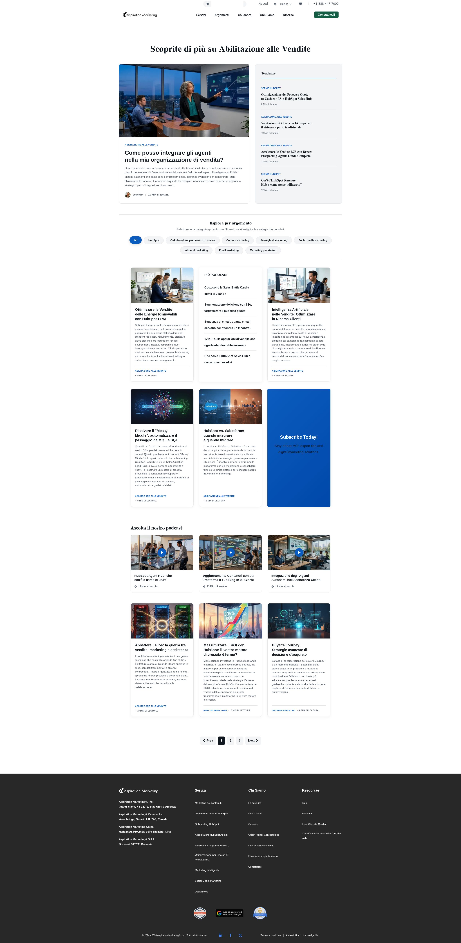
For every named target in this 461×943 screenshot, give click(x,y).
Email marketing (229, 250)
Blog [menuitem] (304, 802)
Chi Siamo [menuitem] (256, 790)
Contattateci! (326, 14)
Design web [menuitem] (201, 891)
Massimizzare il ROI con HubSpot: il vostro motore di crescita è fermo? (225, 649)
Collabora (244, 15)
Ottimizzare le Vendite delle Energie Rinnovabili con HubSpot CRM (156, 314)
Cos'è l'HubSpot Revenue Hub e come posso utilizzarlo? (281, 182)
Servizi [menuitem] (200, 790)
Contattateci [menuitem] (255, 866)
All (135, 239)
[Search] (207, 4)
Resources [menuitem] (311, 790)
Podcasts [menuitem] (307, 813)
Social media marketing (313, 240)
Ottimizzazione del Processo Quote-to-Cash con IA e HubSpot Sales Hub (286, 96)
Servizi (201, 15)
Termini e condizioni (271, 935)
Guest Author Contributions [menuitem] (263, 834)
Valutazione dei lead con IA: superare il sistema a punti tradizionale (286, 125)
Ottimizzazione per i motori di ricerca (192, 240)
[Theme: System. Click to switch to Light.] (300, 3)
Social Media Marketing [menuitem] (208, 880)
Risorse (288, 15)
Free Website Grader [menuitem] (314, 824)
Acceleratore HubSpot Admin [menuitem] (211, 834)
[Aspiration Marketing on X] (240, 935)
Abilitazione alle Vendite (150, 371)
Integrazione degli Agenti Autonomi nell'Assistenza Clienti (295, 578)
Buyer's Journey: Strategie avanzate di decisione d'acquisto (289, 649)
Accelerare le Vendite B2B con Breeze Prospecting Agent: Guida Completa (286, 153)
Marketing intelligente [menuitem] (207, 870)
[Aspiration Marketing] (139, 14)
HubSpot (153, 240)
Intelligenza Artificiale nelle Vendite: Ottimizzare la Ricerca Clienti (293, 314)
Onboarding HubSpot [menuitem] (207, 824)
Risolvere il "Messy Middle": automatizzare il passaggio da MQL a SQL (156, 435)
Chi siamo (267, 15)
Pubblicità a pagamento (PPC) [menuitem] (212, 845)
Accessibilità (292, 935)
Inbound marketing (196, 250)
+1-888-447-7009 (326, 3)
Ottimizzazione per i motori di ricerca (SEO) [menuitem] (211, 857)
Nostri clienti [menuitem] (255, 813)
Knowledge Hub (311, 935)
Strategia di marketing (273, 240)
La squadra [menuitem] (254, 802)
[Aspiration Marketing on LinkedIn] (220, 935)
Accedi (263, 3)
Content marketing (237, 240)
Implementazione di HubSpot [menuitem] (211, 813)
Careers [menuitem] (253, 824)
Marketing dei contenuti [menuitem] (208, 802)
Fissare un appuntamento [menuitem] (263, 856)
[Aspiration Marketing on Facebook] (230, 935)
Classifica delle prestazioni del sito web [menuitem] (321, 836)
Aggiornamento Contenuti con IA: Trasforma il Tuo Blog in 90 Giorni (228, 578)
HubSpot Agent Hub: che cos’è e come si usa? (153, 578)
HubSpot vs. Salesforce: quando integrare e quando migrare (223, 435)
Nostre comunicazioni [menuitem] (260, 845)
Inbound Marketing (215, 710)
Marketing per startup (263, 250)
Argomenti (221, 15)
